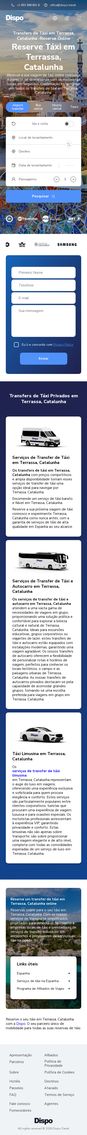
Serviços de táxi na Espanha (38, 981)
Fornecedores (20, 1110)
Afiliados (51, 1055)
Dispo (21, 1024)
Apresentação (20, 1055)
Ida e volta (40, 124)
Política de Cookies (59, 1072)
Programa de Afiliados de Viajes (40, 988)
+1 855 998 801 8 (28, 5)
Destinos (51, 1081)
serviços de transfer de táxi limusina (36, 773)
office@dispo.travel (63, 5)
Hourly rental (57, 107)
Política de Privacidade (53, 1063)
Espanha (23, 973)
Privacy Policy (63, 344)
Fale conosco (19, 1104)
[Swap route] (68, 144)
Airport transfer (18, 107)
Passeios (16, 1088)
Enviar (43, 358)
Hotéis (14, 1081)
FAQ (12, 1095)
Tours (74, 107)
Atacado (51, 1088)
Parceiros (16, 1062)
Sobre (14, 1072)
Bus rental (38, 107)
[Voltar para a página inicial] (15, 18)
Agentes (51, 1104)
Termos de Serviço (59, 1095)
